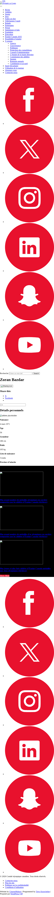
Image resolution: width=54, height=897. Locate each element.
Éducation (9, 34)
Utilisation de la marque (14, 68)
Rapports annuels (17, 61)
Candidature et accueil (19, 64)
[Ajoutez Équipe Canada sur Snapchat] (29, 320)
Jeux (7, 16)
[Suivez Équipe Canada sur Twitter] (29, 173)
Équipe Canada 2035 (13, 37)
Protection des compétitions (21, 50)
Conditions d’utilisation (14, 887)
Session (13, 59)
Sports (7, 14)
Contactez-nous (11, 72)
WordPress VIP (16, 894)
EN (4, 1)
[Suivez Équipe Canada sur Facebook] (29, 124)
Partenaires (9, 25)
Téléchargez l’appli (12, 21)
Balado (8, 23)
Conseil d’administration (19, 52)
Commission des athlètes (20, 57)
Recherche (4, 373)
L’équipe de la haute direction (22, 55)
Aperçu (13, 43)
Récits (7, 10)
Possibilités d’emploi (13, 39)
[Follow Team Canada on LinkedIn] (29, 271)
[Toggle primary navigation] (1, 1)
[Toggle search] (1, 6)
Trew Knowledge (43, 892)
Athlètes (8, 12)
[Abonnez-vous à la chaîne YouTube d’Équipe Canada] (29, 369)
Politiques (14, 48)
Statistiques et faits (12, 30)
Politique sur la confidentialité (17, 885)
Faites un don (10, 19)
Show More (4, 576)
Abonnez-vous (11, 70)
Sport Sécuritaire (11, 66)
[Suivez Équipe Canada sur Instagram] (29, 222)
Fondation (9, 32)
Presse (7, 28)
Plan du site (9, 883)
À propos (8, 41)
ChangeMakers (15, 892)
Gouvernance (15, 46)
